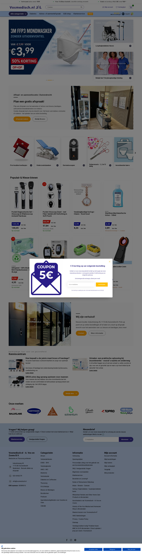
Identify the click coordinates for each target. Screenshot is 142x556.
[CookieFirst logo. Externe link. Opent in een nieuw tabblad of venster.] (2, 546)
